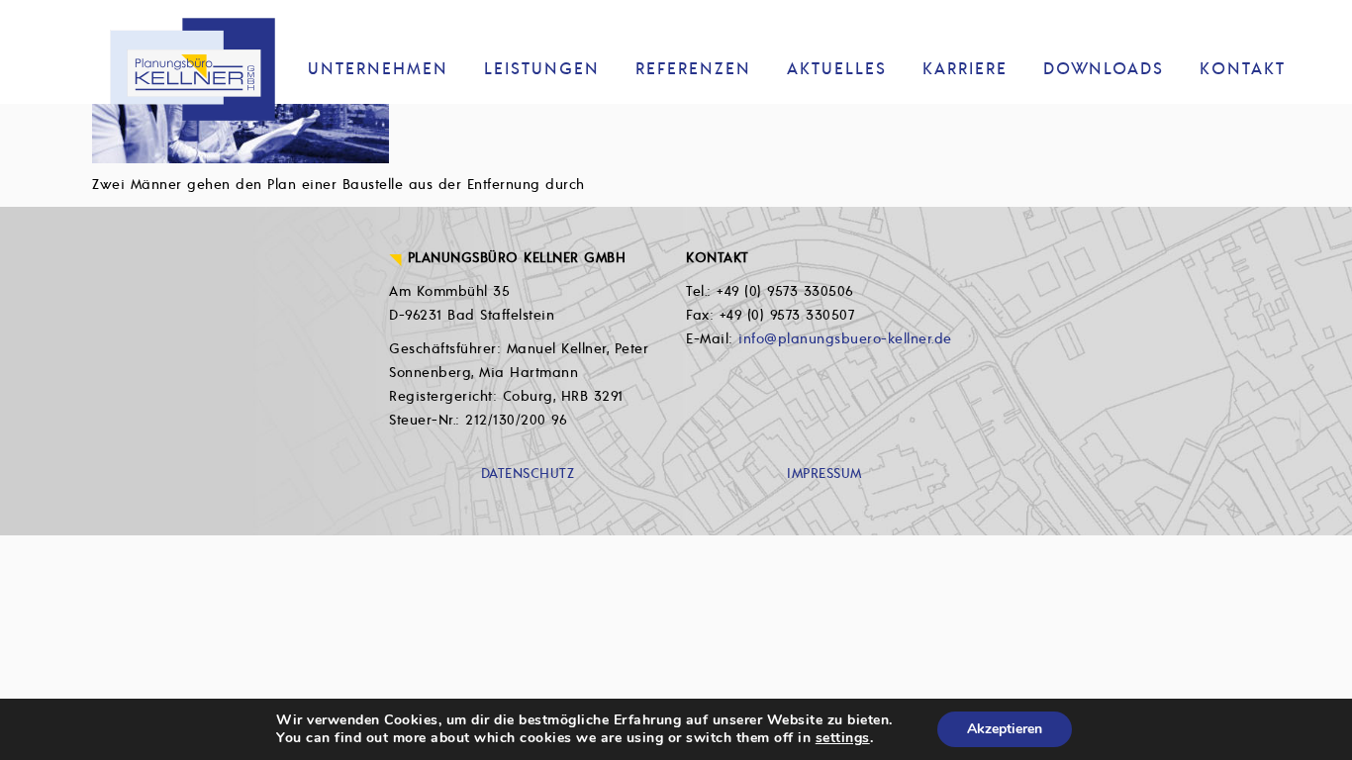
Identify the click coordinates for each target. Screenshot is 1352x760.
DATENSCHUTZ (528, 473)
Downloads (1103, 69)
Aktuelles (837, 69)
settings (843, 738)
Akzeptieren (1004, 728)
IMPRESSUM (824, 473)
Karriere (965, 69)
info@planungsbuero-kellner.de (845, 339)
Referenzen (693, 69)
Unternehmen (378, 69)
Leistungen (542, 69)
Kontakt (1243, 69)
